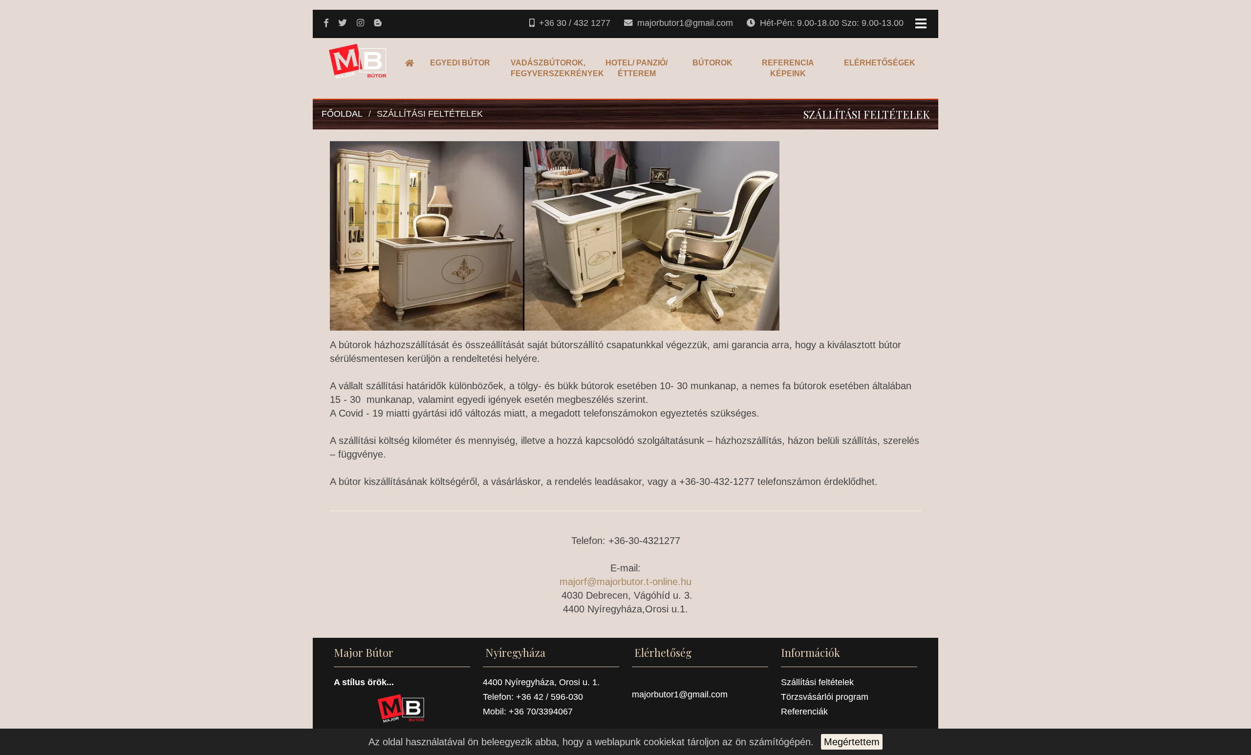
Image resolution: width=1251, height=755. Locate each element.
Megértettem (852, 741)
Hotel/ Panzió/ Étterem (636, 68)
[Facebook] (327, 23)
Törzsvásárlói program (824, 697)
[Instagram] (361, 23)
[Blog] (378, 23)
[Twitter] (343, 23)
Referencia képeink (788, 68)
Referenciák (804, 711)
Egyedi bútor (460, 63)
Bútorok (712, 63)
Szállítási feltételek (430, 114)
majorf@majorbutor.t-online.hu (625, 581)
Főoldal (412, 63)
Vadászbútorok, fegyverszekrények (549, 68)
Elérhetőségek (879, 63)
